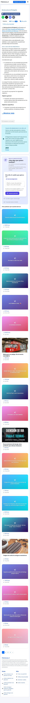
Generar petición (13, 193)
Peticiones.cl (5, 2)
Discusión (24, 21)
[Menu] (27, 2)
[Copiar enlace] (13, 17)
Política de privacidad (8, 24)
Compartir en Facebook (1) (12, 14)
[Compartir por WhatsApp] (3, 17)
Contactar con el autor (8, 121)
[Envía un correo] (10, 17)
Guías (3, 671)
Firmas (14, 21)
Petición (5, 21)
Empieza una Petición (19, 1)
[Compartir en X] (6, 17)
